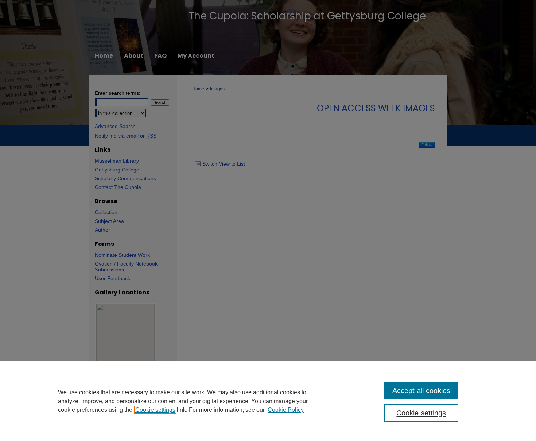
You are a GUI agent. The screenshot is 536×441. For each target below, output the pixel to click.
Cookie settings (155, 410)
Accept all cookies (421, 391)
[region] (268, 401)
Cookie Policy (286, 410)
